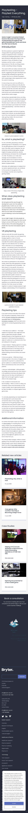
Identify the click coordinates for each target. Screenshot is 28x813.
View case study (9, 558)
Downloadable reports (7, 731)
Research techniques (7, 725)
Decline (14, 807)
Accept (14, 803)
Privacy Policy (19, 790)
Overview (4, 723)
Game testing (7, 423)
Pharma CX (5, 751)
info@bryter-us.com (7, 710)
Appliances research (7, 766)
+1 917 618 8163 (5, 712)
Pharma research (6, 743)
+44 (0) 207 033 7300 (7, 695)
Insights (4, 728)
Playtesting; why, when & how (13, 479)
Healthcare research (7, 740)
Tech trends (5, 768)
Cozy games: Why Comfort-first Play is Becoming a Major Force (13, 511)
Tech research (5, 758)
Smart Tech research (7, 760)
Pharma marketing (7, 746)
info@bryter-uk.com (7, 693)
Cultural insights (6, 733)
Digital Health (5, 748)
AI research (5, 763)
